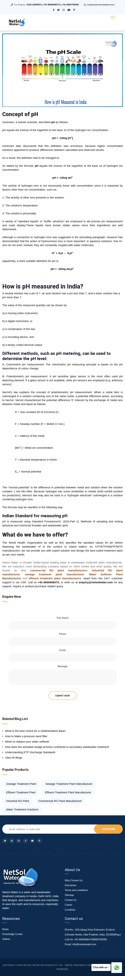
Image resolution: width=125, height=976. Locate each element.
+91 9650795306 (70, 4)
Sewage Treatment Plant (21, 783)
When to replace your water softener (27, 741)
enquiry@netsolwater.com (100, 4)
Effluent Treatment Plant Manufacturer (68, 792)
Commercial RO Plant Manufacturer (60, 801)
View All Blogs (13, 757)
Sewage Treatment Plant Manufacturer (68, 783)
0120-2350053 (34, 4)
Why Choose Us (73, 880)
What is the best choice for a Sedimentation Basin (35, 730)
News (5, 929)
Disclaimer (70, 885)
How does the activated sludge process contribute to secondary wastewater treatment (57, 747)
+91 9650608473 (51, 4)
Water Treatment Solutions (22, 809)
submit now (62, 695)
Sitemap (69, 895)
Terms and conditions (76, 890)
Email (62, 650)
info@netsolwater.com (84, 944)
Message (63, 666)
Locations (70, 909)
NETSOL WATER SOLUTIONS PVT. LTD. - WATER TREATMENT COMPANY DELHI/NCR (66, 965)
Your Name (62, 618)
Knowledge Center (12, 934)
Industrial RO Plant (17, 801)
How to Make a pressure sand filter (26, 736)
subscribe (108, 829)
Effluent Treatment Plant (21, 792)
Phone (62, 634)
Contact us (70, 900)
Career (68, 905)
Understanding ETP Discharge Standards (30, 752)
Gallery (6, 939)
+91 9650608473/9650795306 (90, 939)
